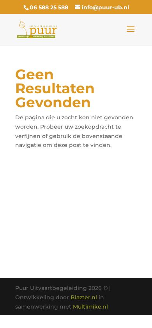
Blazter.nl (84, 297)
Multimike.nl (90, 306)
